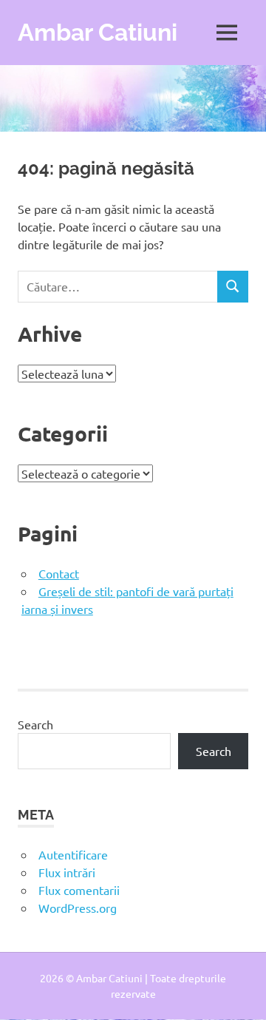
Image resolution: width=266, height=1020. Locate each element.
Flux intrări (66, 872)
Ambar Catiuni (97, 32)
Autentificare (73, 854)
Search (35, 724)
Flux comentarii (79, 889)
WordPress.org (77, 907)
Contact (58, 573)
